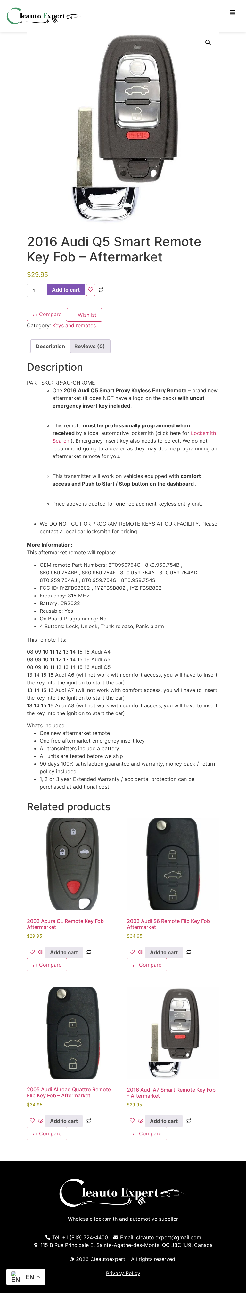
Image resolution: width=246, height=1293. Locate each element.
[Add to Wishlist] (90, 290)
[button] (208, 42)
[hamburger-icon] (232, 12)
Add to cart (66, 289)
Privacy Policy (123, 1273)
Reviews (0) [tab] (89, 346)
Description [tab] (50, 346)
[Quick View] (41, 952)
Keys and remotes (74, 325)
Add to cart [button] (64, 952)
